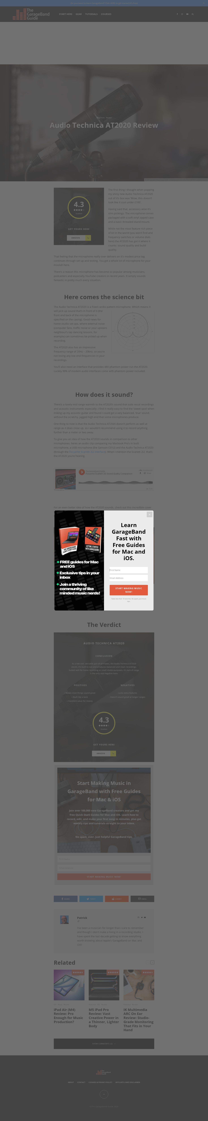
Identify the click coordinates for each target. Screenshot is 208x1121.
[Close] (149, 514)
